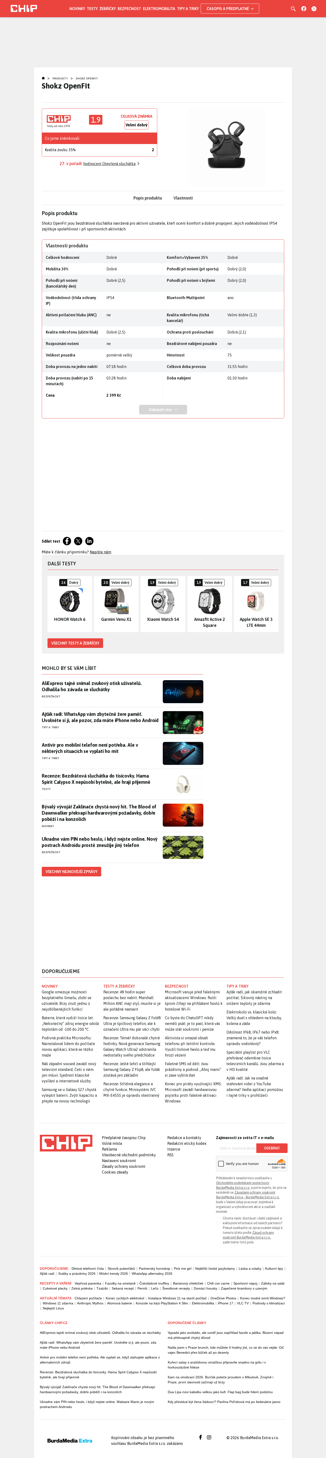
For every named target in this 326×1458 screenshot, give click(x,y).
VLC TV (243, 1303)
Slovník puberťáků (121, 1268)
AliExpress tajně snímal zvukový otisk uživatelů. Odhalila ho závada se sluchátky (92, 686)
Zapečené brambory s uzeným (244, 1288)
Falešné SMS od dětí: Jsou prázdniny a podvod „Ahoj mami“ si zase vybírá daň (193, 1069)
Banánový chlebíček (188, 1283)
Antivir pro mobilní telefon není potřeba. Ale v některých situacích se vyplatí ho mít (90, 748)
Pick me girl (182, 1268)
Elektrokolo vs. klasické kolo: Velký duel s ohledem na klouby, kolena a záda (254, 1018)
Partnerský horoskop (154, 1268)
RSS (170, 1155)
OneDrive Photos (223, 1298)
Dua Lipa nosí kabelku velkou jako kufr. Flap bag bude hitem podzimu (220, 1392)
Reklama (109, 1149)
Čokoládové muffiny (154, 1283)
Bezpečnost (129, 8)
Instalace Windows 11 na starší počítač (177, 1298)
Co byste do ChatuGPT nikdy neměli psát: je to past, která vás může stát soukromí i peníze (192, 1023)
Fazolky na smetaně (120, 1283)
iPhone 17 (225, 1303)
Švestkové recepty (176, 1288)
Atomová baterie (119, 1303)
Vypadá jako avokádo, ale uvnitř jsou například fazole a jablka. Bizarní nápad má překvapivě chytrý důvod (226, 1335)
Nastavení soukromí (119, 1160)
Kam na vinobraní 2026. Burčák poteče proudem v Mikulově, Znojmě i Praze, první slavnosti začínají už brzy (220, 1379)
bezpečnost (177, 986)
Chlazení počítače (88, 1298)
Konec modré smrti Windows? (262, 1298)
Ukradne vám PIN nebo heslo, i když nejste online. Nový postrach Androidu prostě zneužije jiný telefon (100, 842)
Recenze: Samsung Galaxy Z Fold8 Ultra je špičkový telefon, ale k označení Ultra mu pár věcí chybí (132, 1023)
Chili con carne (218, 1283)
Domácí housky (205, 1288)
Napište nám (100, 552)
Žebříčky (108, 8)
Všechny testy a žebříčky (75, 643)
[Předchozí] (51, 604)
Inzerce (173, 1149)
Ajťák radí (47, 1273)
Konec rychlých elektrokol (125, 1298)
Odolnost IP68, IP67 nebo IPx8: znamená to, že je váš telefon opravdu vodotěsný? (252, 1038)
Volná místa (112, 1143)
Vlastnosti (183, 197)
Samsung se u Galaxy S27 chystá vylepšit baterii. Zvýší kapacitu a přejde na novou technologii (69, 1095)
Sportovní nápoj (245, 1283)
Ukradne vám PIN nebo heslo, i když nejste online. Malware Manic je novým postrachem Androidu (97, 1404)
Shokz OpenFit (87, 78)
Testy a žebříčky (119, 986)
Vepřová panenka (88, 1283)
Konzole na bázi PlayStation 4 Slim (162, 1303)
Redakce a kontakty (184, 1137)
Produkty (60, 78)
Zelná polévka (82, 1288)
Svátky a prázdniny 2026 (76, 1273)
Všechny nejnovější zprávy (71, 871)
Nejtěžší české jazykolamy (215, 1268)
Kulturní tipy (274, 1268)
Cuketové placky (55, 1288)
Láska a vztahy (250, 1268)
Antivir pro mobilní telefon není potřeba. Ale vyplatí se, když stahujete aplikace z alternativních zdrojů (100, 1359)
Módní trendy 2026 (113, 1273)
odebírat (272, 1148)
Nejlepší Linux (53, 1308)
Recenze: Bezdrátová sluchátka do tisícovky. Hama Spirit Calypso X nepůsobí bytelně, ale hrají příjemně (96, 779)
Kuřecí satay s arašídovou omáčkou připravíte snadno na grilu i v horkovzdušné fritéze (217, 1364)
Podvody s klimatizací (268, 1303)
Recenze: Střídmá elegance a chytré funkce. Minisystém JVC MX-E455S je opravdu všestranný (131, 1089)
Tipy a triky (188, 8)
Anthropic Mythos (90, 1303)
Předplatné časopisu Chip (124, 1137)
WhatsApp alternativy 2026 (152, 1273)
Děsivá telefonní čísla (88, 1268)
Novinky (77, 8)
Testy (92, 8)
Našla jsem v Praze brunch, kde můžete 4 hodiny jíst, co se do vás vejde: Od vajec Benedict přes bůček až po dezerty (226, 1350)
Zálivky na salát (272, 1283)
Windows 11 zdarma (58, 1303)
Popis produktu (147, 197)
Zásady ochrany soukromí (123, 1166)
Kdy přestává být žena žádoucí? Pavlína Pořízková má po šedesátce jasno (224, 1402)
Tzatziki (102, 1288)
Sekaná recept (123, 1288)
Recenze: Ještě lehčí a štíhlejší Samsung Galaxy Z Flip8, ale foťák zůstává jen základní (131, 1069)
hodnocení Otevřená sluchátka (109, 163)
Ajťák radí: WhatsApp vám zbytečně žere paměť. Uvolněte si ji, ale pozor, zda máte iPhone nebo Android (100, 717)
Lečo (154, 1288)
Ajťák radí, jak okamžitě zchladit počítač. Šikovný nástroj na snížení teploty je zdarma (254, 998)
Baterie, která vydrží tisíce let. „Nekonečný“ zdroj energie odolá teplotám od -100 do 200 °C (70, 1023)
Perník (142, 1288)
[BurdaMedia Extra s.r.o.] (66, 1143)
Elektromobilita (159, 8)
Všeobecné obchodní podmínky (129, 1155)
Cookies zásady (115, 1172)
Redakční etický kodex (186, 1143)
